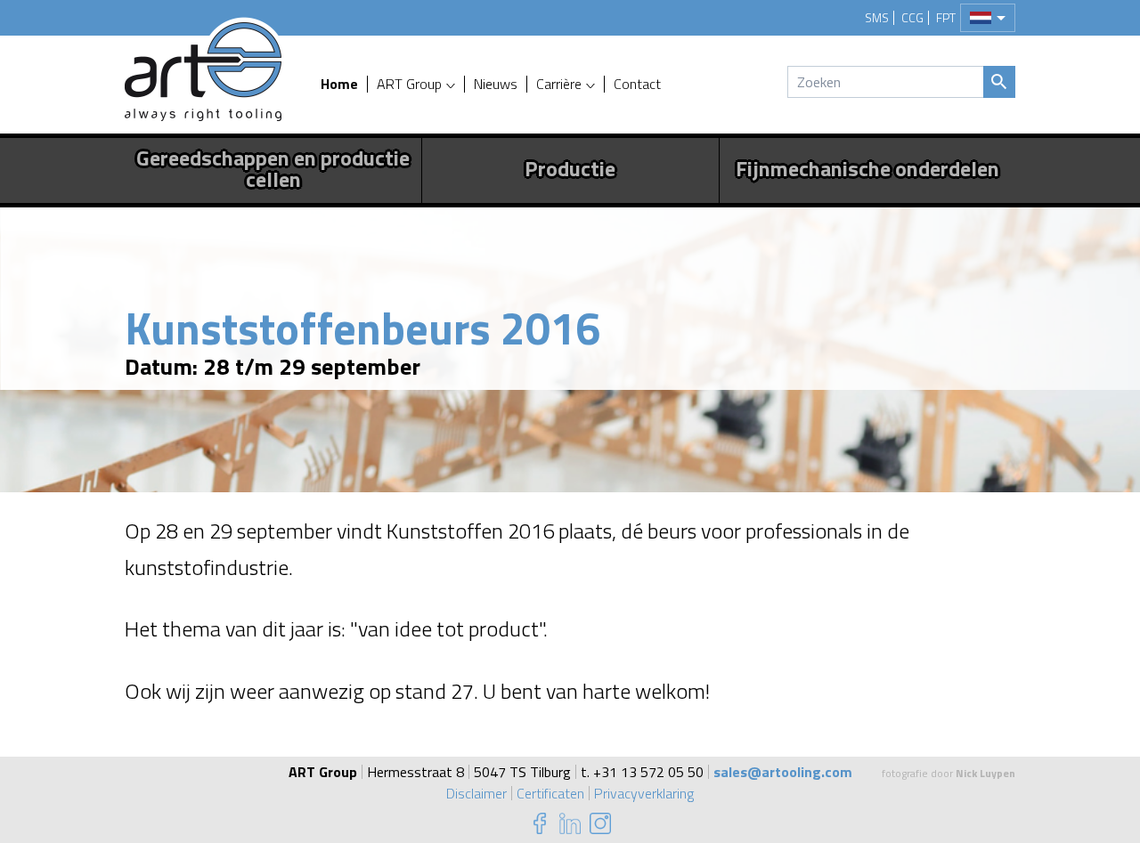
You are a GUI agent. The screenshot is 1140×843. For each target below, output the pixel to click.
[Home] (203, 71)
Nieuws (495, 84)
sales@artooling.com (782, 772)
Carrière (559, 84)
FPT (946, 18)
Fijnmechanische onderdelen (867, 168)
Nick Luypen (985, 773)
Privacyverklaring (644, 793)
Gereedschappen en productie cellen (273, 168)
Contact (637, 84)
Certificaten (550, 793)
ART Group (409, 84)
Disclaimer (476, 793)
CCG (912, 18)
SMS (877, 18)
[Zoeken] (999, 82)
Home (339, 84)
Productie (570, 168)
